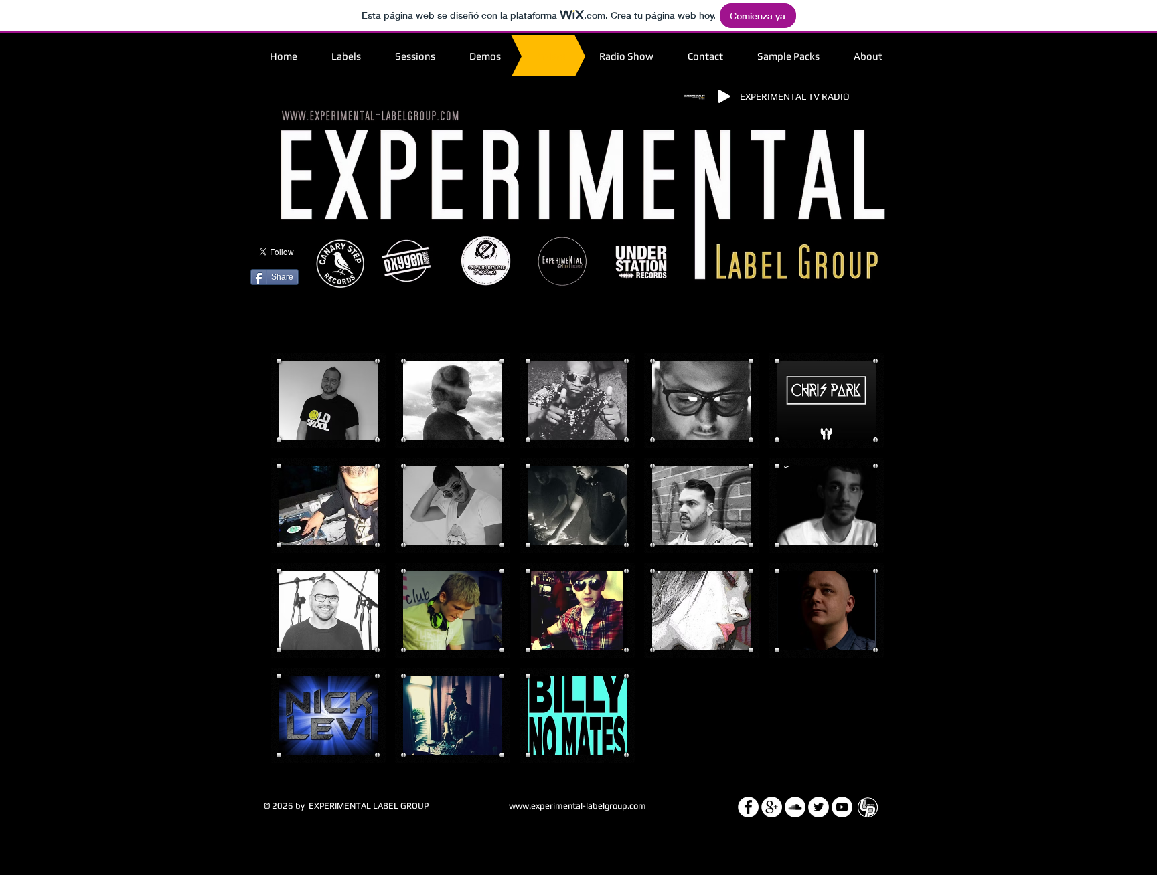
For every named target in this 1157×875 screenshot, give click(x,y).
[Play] (724, 96)
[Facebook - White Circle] (748, 807)
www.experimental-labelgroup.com (577, 806)
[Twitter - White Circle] (818, 807)
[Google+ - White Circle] (771, 807)
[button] (328, 400)
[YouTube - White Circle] (842, 807)
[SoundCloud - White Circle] (795, 807)
